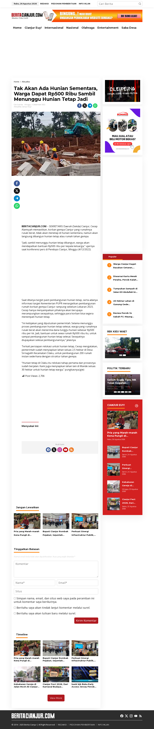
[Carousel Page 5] (129, 392)
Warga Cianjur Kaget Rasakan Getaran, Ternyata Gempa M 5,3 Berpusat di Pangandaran (125, 266)
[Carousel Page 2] (118, 392)
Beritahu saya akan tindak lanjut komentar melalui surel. (53, 607)
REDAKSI (62, 724)
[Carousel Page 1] (120, 355)
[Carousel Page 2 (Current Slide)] (124, 355)
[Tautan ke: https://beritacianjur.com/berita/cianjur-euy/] (136, 406)
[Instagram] (59, 449)
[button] (139, 3)
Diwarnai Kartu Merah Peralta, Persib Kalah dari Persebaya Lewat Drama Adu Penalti (125, 278)
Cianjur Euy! (26, 107)
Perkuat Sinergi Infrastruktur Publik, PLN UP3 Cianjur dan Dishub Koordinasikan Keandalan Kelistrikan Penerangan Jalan (84, 533)
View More (56, 698)
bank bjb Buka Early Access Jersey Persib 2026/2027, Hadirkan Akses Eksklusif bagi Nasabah (83, 685)
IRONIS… (112, 351)
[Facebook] (48, 449)
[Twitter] (54, 449)
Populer (113, 256)
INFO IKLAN (103, 724)
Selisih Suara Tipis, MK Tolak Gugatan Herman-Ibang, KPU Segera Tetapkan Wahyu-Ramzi (121, 381)
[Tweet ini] (84, 105)
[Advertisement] (77, 54)
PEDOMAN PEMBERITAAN (82, 724)
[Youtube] (65, 449)
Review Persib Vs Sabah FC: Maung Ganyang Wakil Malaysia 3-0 (122, 315)
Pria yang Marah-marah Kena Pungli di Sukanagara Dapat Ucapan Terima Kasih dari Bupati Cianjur (26, 533)
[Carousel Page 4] (126, 392)
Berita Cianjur (30, 724)
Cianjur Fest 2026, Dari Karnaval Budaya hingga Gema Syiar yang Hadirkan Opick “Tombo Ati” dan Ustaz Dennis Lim (55, 685)
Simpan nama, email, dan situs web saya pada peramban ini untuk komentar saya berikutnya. (54, 600)
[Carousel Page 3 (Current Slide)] (122, 392)
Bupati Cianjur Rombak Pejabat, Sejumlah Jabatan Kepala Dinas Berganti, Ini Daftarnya (55, 533)
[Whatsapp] (95, 105)
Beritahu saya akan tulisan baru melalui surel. (46, 613)
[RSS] (71, 449)
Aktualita (17, 107)
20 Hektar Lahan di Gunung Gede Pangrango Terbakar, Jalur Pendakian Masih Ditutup (125, 303)
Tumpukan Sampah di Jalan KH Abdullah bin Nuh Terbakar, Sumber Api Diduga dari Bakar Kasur (125, 290)
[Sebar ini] (79, 105)
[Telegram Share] (90, 105)
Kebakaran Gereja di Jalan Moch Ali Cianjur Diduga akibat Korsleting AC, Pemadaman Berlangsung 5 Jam (26, 685)
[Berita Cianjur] (27, 15)
